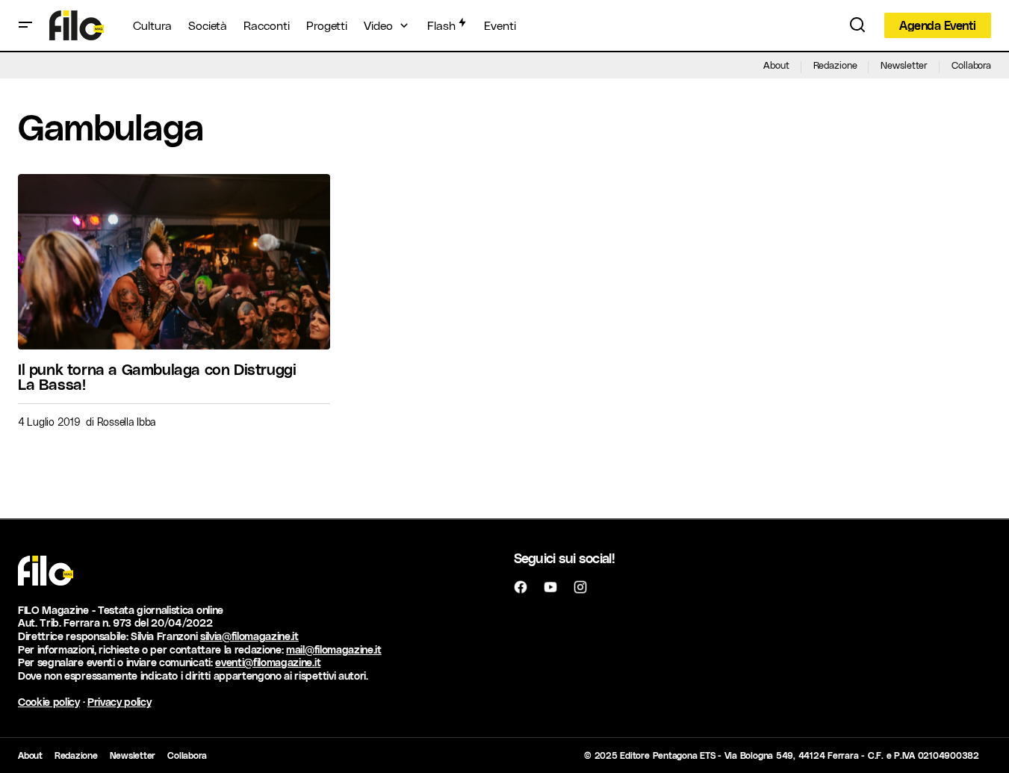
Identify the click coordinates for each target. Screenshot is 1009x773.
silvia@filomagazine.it (249, 636)
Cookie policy (49, 701)
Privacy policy (119, 701)
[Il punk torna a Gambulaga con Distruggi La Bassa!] (174, 262)
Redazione (835, 64)
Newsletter (904, 64)
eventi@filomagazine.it (267, 662)
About (776, 64)
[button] (25, 25)
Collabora (971, 64)
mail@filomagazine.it (334, 649)
